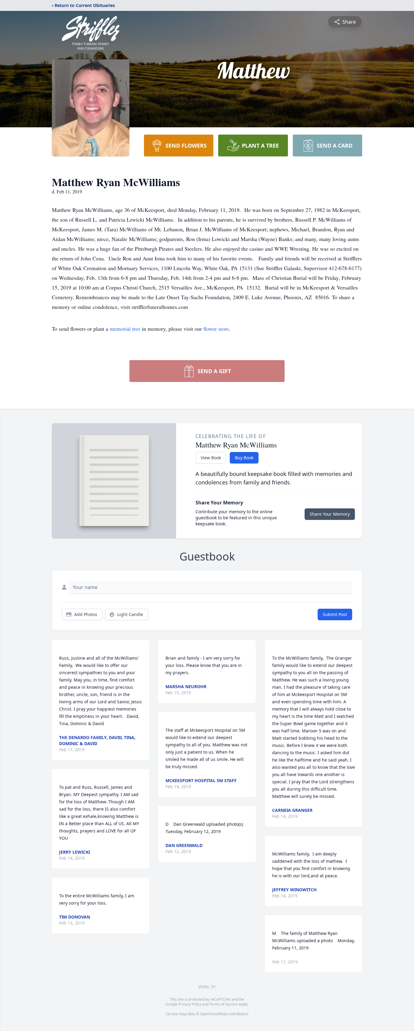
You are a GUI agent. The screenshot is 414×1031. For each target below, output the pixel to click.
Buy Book (244, 457)
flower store (216, 328)
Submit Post (335, 614)
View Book (211, 457)
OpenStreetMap (213, 1013)
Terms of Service (223, 1004)
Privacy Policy (190, 1004)
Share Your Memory (330, 514)
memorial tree (125, 328)
